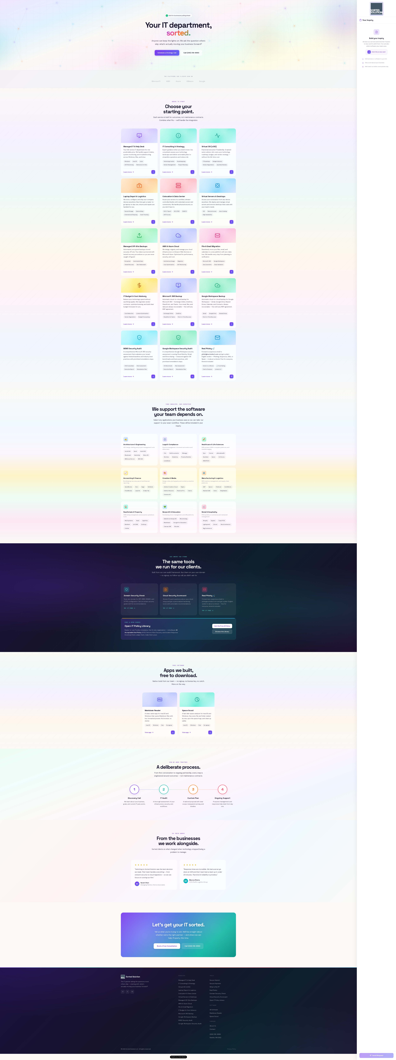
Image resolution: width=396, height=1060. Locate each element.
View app (148, 732)
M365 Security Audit (185, 1020)
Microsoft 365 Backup (185, 1014)
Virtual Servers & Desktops (187, 997)
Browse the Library (222, 631)
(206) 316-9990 (215, 1034)
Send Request (377, 1055)
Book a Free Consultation (167, 946)
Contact (212, 1029)
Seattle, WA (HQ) (215, 1037)
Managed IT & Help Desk (186, 980)
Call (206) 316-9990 (191, 53)
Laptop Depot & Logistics (187, 990)
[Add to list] (153, 172)
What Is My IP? (215, 987)
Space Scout (214, 1016)
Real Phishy (213, 990)
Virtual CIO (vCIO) (184, 987)
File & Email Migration (185, 1007)
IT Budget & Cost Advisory (187, 1010)
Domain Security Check (218, 993)
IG (132, 991)
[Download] (173, 732)
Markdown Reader (216, 1013)
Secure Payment (215, 983)
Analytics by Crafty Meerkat (178, 1057)
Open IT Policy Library (217, 1000)
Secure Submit (215, 980)
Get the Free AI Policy (222, 626)
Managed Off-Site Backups (187, 1000)
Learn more (127, 172)
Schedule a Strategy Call (167, 53)
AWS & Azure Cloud (185, 1004)
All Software (214, 1010)
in (122, 991)
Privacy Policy (231, 1049)
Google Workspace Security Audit (190, 1024)
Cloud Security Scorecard (218, 997)
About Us (213, 1026)
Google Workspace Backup (187, 1017)
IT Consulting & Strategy (186, 983)
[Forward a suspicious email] (231, 376)
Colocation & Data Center (187, 993)
